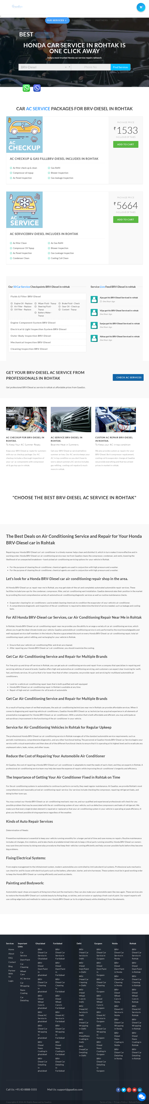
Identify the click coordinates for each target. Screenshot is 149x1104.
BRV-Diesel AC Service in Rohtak (136, 1010)
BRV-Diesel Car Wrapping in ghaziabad (42, 1031)
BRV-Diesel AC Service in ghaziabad (42, 1017)
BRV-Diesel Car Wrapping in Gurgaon (101, 1031)
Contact (12, 962)
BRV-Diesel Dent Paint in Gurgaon (101, 969)
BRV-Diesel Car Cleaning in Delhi (83, 981)
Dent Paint (25, 959)
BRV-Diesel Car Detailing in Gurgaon (101, 1064)
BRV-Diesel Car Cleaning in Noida (119, 981)
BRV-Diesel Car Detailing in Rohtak (136, 1054)
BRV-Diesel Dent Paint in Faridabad (60, 969)
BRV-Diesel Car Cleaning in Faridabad (60, 985)
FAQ (10, 958)
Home (11, 949)
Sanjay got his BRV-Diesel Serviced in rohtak (120, 323)
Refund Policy (135, 1102)
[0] (140, 7)
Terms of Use (105, 1102)
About (11, 953)
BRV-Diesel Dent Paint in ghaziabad (43, 969)
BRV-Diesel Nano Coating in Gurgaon (101, 1048)
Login (10, 981)
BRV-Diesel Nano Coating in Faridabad (60, 1048)
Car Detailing (24, 999)
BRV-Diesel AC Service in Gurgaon (101, 1017)
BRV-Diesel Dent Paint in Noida (119, 967)
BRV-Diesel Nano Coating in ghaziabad (42, 1048)
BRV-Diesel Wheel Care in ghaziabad (42, 1001)
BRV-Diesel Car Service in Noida (119, 954)
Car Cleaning (24, 965)
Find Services (120, 67)
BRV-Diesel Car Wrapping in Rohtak (136, 1024)
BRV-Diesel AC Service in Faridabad (60, 1017)
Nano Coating (23, 991)
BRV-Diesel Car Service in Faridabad (60, 954)
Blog (10, 966)
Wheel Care (23, 973)
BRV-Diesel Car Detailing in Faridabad (60, 1064)
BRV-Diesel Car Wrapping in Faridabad (60, 1031)
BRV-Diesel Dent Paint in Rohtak (137, 967)
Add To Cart (125, 144)
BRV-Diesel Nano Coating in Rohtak (136, 1039)
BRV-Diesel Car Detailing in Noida (119, 1054)
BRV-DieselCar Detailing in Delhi (83, 1051)
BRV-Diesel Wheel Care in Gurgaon (100, 1001)
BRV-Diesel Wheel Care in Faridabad (60, 1001)
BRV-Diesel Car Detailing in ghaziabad (42, 1064)
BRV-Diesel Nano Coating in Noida (119, 1039)
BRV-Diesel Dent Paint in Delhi (84, 967)
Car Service (23, 954)
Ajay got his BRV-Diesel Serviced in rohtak (119, 297)
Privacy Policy (120, 1102)
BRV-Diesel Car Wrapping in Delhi (83, 1024)
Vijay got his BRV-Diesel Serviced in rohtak (119, 310)
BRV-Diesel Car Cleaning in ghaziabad (42, 985)
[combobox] (44, 67)
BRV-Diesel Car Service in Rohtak (136, 954)
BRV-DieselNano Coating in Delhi (84, 1037)
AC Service (25, 978)
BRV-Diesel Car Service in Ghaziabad (42, 954)
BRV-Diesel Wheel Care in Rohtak (135, 995)
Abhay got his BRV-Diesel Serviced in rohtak (120, 336)
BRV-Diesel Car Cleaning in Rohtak (136, 981)
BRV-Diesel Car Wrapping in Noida (119, 1024)
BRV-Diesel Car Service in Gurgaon (101, 954)
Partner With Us (11, 973)
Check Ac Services (129, 377)
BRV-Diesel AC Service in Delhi (83, 1010)
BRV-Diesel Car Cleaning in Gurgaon (101, 985)
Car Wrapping (24, 984)
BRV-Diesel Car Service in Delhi (83, 954)
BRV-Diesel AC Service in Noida (118, 1010)
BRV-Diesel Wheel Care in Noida (117, 995)
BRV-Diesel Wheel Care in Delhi (82, 995)
